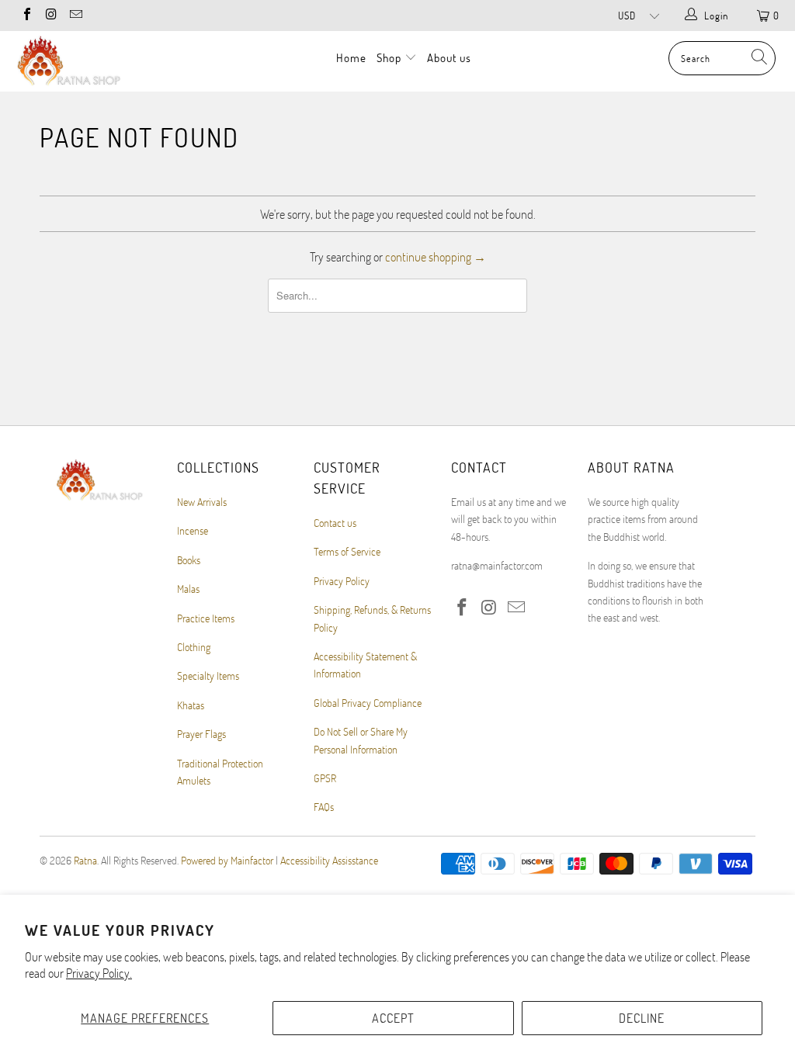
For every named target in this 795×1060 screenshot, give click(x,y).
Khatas (190, 705)
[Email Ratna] (75, 16)
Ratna (85, 860)
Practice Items (205, 618)
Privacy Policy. (99, 973)
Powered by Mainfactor (227, 860)
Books (188, 560)
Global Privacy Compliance (368, 702)
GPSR (325, 778)
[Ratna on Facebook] (26, 16)
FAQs (324, 806)
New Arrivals (202, 501)
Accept (393, 1018)
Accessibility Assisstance (329, 860)
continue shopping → (435, 256)
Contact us (335, 522)
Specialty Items (208, 675)
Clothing (193, 646)
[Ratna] (71, 61)
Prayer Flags (201, 733)
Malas (188, 588)
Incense (192, 530)
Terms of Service (347, 551)
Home (351, 57)
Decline (642, 1018)
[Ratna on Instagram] (50, 16)
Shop (390, 57)
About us (449, 57)
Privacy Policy (342, 580)
